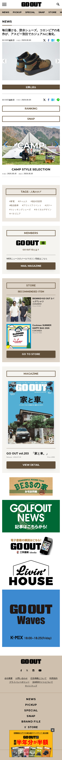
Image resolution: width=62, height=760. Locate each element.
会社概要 (8, 678)
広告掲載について (38, 678)
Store (52, 12)
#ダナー (48, 205)
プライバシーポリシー (19, 682)
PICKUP (17, 12)
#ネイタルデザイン (42, 209)
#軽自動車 (14, 205)
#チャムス (22, 201)
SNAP (41, 12)
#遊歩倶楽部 (36, 201)
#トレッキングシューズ (20, 209)
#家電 (12, 201)
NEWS (31, 699)
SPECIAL (30, 12)
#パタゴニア (15, 213)
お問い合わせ (21, 678)
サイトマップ (31, 686)
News (5, 12)
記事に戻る (31, 87)
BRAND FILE (31, 721)
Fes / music (10, 8)
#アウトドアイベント (31, 205)
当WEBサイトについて (42, 682)
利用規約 (53, 678)
